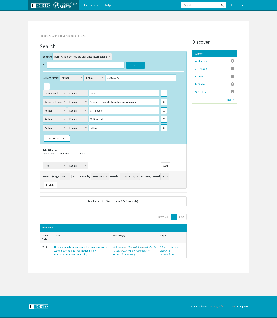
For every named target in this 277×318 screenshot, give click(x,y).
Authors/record (150, 176)
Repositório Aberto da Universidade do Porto (63, 35)
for (45, 65)
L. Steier (129, 247)
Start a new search (56, 138)
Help (107, 5)
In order (114, 176)
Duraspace (242, 306)
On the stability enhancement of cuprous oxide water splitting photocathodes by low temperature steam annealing (80, 250)
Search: (47, 56)
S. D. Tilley (130, 254)
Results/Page (51, 176)
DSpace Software (198, 306)
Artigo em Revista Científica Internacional (169, 250)
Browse (90, 5)
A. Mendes (141, 250)
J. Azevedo (118, 247)
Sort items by (81, 176)
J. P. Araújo (129, 250)
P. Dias (138, 247)
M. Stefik (148, 247)
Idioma (236, 5)
